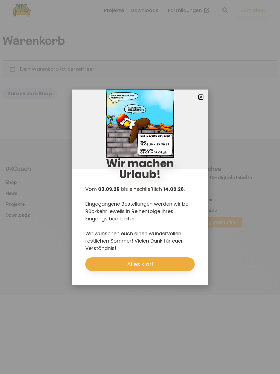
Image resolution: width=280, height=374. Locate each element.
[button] (201, 97)
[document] (140, 187)
